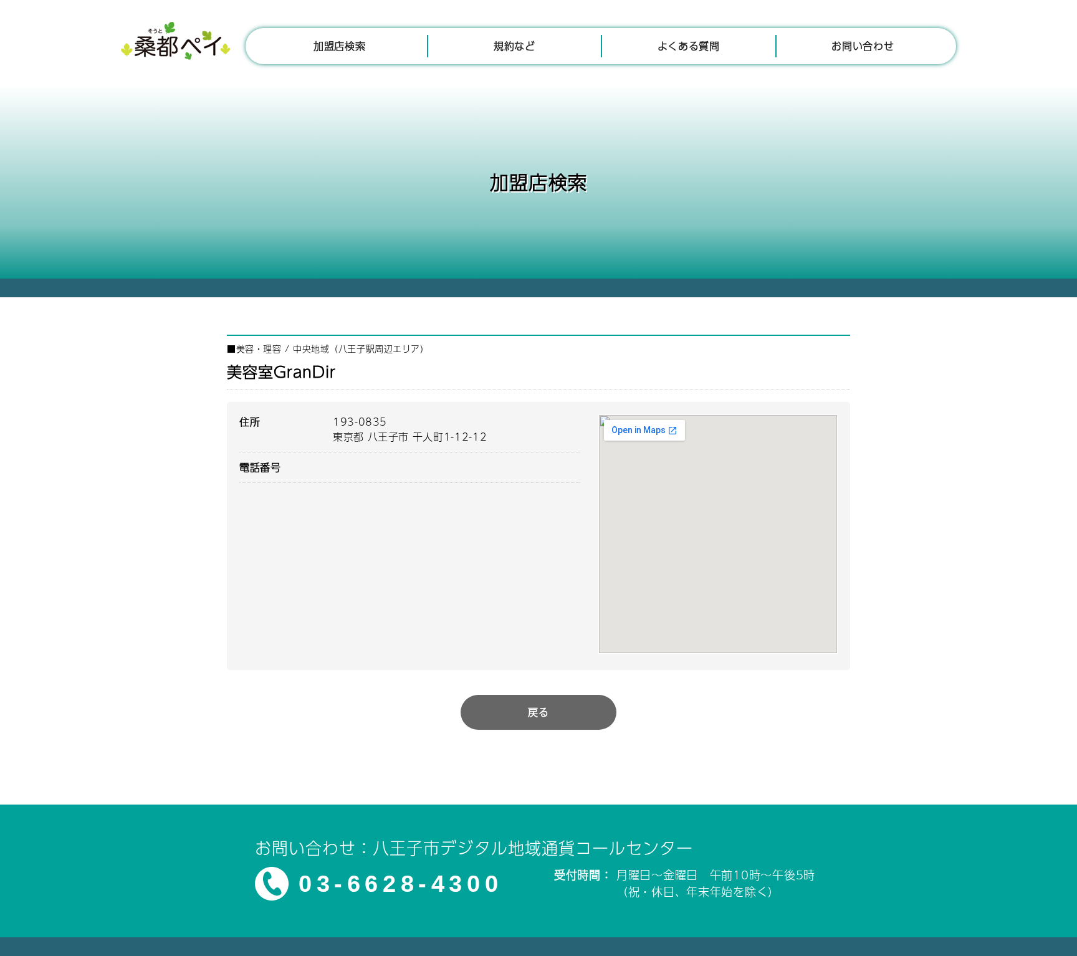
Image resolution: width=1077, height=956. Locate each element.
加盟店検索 (339, 46)
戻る (538, 712)
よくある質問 (689, 46)
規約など (514, 46)
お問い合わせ (862, 46)
